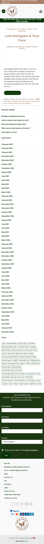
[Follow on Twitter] (22, 504)
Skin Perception (20, 380)
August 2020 (6, 268)
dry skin (30, 353)
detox (4, 353)
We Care (7, 463)
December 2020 (8, 252)
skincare (13, 377)
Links (6, 488)
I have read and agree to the (21, 450)
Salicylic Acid (31, 373)
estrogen (33, 101)
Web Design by (20, 541)
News (30, 29)
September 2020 (8, 264)
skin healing (26, 103)
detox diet (11, 353)
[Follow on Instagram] (17, 504)
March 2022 (6, 192)
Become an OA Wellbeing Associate (17, 467)
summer (4, 384)
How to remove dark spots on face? (15, 120)
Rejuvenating (16, 367)
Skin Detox (29, 377)
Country (4, 438)
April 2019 (5, 324)
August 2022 (6, 172)
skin (38, 373)
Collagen (33, 347)
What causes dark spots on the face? (16, 128)
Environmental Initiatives (10, 357)
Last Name (5, 427)
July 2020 (5, 272)
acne (3, 343)
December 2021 (8, 204)
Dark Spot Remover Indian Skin (14, 124)
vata (10, 384)
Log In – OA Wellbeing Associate (15, 470)
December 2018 (8, 332)
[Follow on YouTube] (31, 504)
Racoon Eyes (6, 367)
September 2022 (8, 168)
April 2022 (5, 188)
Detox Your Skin (21, 353)
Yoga (39, 384)
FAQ (5, 481)
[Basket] (40, 11)
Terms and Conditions (12, 494)
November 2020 (8, 256)
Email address (6, 406)
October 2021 (7, 212)
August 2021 (6, 220)
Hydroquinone (35, 360)
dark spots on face (31, 350)
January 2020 (7, 296)
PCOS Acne (35, 363)
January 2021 (7, 248)
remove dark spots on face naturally (13, 373)
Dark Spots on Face (9, 132)
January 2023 (7, 152)
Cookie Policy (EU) (10, 498)
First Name (5, 417)
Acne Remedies (12, 343)
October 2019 (7, 308)
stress (38, 380)
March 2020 (6, 288)
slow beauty (30, 380)
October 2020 (7, 260)
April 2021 (5, 236)
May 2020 (5, 280)
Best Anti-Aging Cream (9, 347)
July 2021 (5, 224)
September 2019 (8, 312)
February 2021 (7, 244)
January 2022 (7, 200)
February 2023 (7, 148)
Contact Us (8, 477)
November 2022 (8, 160)
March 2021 (6, 240)
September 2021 (8, 216)
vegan (16, 384)
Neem (22, 363)
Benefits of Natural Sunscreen (13, 116)
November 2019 (8, 304)
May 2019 (5, 320)
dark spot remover (17, 350)
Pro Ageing (30, 99)
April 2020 (5, 284)
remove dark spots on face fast (12, 370)
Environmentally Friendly (28, 357)
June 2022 (6, 180)
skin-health (5, 377)
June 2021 (6, 228)
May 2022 (5, 184)
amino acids (23, 343)
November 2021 (8, 208)
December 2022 (8, 156)
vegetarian (33, 384)
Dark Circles (6, 350)
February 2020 (7, 292)
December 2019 (8, 300)
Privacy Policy (9, 491)
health (15, 360)
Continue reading (12, 93)
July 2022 (5, 176)
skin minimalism (7, 380)
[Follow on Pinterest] (26, 504)
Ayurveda (31, 343)
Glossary (7, 484)
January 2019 (7, 328)
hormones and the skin (14, 103)
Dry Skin (21, 29)
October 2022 (7, 164)
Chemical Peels (23, 347)
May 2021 (5, 232)
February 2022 (7, 196)
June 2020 (6, 276)
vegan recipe (24, 384)
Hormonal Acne (24, 360)
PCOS (28, 363)
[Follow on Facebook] (13, 504)
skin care (21, 377)
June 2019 (6, 316)
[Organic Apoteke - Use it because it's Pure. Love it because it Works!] (12, 11)
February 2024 (7, 144)
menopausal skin (13, 363)
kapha (4, 363)
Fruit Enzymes (6, 360)
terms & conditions (31, 450)
